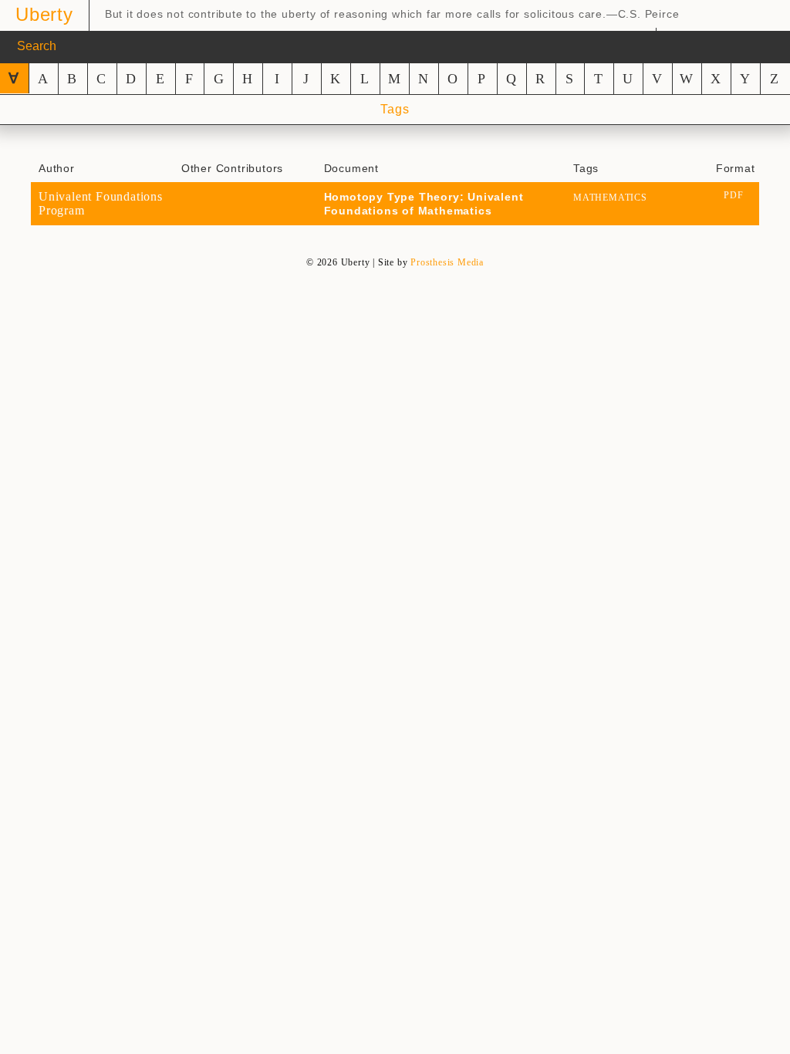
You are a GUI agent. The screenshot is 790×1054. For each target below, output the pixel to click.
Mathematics (610, 197)
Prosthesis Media (447, 262)
